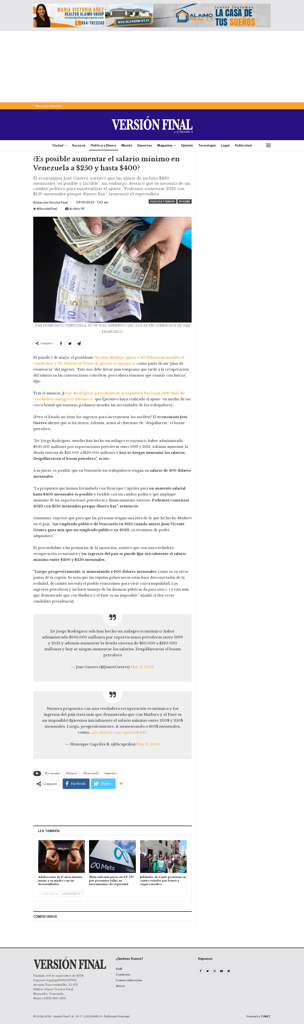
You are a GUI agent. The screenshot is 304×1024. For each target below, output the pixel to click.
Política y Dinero (103, 145)
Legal (225, 145)
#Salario (71, 773)
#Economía (52, 773)
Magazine (164, 145)
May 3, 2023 (142, 667)
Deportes (144, 145)
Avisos (120, 986)
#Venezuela (91, 773)
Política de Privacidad (116, 1016)
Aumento (110, 773)
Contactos (123, 974)
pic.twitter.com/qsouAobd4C (119, 732)
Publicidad (243, 145)
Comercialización (129, 980)
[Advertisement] (152, 66)
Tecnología (207, 145)
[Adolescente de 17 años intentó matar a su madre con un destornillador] (61, 856)
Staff (119, 968)
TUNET (266, 1016)
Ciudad (57, 145)
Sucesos (79, 145)
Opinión (187, 145)
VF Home (184, 201)
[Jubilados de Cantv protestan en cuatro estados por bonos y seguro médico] (163, 856)
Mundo (126, 145)
